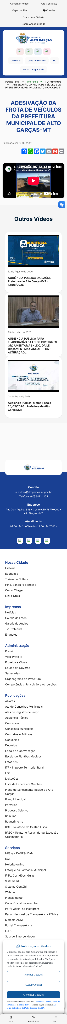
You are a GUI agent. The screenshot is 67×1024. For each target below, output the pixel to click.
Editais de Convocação (20, 751)
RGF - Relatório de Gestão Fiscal (26, 827)
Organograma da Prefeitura (23, 679)
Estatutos (11, 762)
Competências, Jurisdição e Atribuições (31, 684)
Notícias (10, 612)
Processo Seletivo (17, 810)
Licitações (11, 778)
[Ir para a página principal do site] (33, 38)
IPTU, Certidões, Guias (19, 875)
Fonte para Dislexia (33, 17)
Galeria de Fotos (15, 618)
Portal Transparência (33, 69)
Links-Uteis (12, 596)
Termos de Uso (24, 1005)
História (10, 568)
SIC (54, 60)
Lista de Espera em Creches (23, 784)
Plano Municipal (15, 799)
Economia (11, 573)
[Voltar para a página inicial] (33, 467)
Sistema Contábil (16, 886)
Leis (7, 773)
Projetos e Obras (16, 662)
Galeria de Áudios (16, 623)
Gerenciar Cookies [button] (33, 994)
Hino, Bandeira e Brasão (20, 584)
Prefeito (10, 651)
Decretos (11, 745)
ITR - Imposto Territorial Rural (24, 767)
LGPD (9, 931)
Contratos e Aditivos (18, 734)
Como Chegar (14, 590)
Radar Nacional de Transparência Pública (31, 914)
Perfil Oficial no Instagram (22, 908)
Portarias (11, 805)
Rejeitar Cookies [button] (34, 974)
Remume (10, 816)
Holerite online (14, 864)
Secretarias (12, 673)
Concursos (12, 723)
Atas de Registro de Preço (22, 712)
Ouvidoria (15, 60)
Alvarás (10, 701)
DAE (8, 859)
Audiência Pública (16, 717)
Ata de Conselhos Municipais (24, 706)
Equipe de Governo (17, 668)
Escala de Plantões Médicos (23, 756)
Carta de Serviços (37, 60)
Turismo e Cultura (16, 579)
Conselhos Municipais (19, 728)
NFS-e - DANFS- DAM (19, 853)
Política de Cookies (44, 1001)
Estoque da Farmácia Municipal (25, 870)
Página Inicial (12, 81)
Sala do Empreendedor (20, 936)
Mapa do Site (19, 10)
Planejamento (14, 897)
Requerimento (14, 821)
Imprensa (32, 81)
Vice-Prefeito (13, 656)
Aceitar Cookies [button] (33, 984)
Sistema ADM (14, 920)
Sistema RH (12, 881)
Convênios (12, 740)
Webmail (10, 892)
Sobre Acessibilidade (33, 23)
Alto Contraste (49, 3)
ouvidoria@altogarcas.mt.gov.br (33, 492)
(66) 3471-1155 (39, 496)
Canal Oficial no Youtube (21, 903)
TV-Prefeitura (53, 81)
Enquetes (11, 634)
